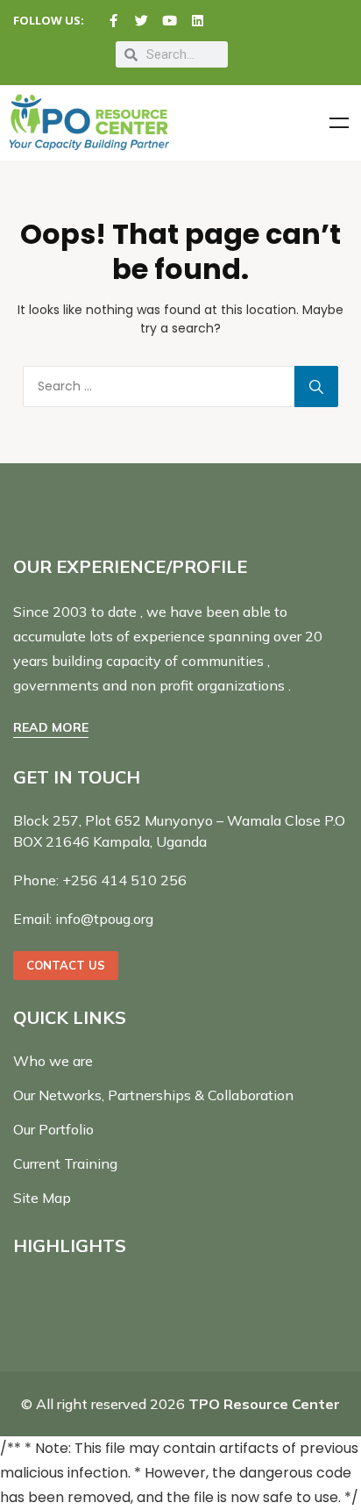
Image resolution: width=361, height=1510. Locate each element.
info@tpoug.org (104, 918)
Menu (339, 123)
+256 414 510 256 (124, 880)
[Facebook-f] (113, 20)
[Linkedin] (197, 20)
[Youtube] (169, 20)
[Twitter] (141, 20)
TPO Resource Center (264, 1404)
